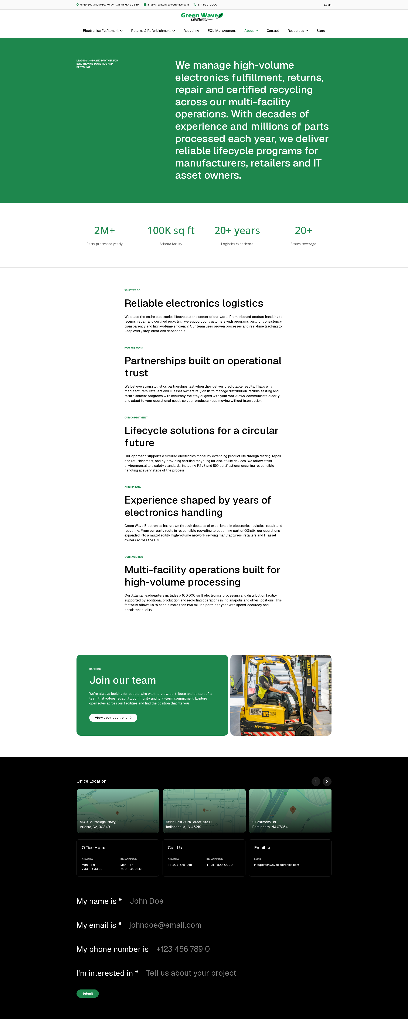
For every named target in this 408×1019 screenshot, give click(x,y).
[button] (121, 31)
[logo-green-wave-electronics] (202, 16)
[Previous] (316, 781)
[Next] (327, 781)
